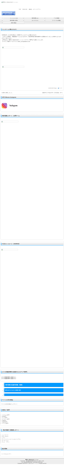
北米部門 (4, 416)
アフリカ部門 (5, 423)
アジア (60, 88)
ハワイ (3, 437)
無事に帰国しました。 (7, 92)
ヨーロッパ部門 (5, 419)
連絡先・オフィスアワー (35, 9)
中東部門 (4, 420)
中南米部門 (4, 422)
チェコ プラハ (5, 442)
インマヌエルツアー (6, 454)
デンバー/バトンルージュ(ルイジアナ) (11, 439)
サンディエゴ (5, 440)
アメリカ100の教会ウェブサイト (9, 404)
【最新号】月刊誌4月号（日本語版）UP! (52, 92)
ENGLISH (24, 9)
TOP (20, 9)
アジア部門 (4, 417)
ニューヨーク (5, 435)
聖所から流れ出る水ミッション (31, 463)
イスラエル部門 (5, 415)
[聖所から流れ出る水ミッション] (10, 2)
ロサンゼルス (5, 436)
